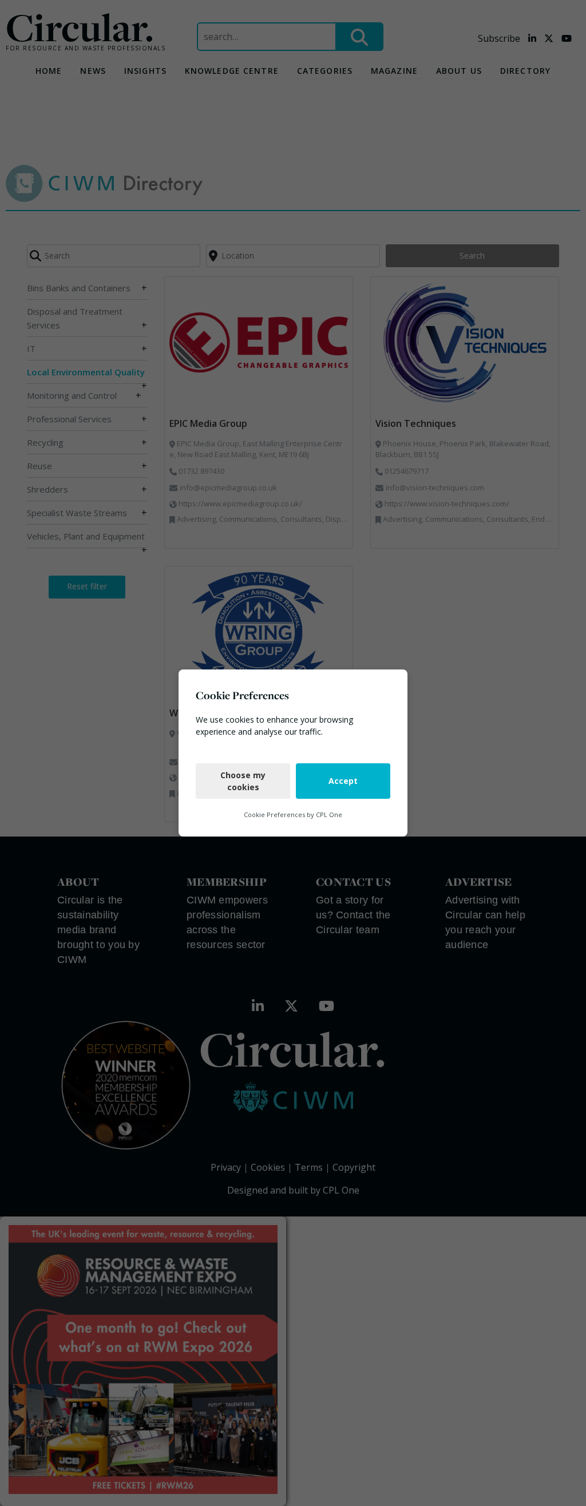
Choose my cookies (243, 781)
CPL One (329, 814)
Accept (343, 780)
